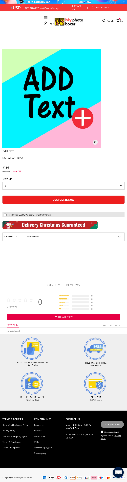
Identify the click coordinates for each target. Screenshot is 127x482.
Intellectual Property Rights (14, 436)
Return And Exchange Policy (15, 425)
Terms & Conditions (11, 442)
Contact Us (39, 425)
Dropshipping (40, 453)
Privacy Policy (8, 430)
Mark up (7, 178)
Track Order (102, 7)
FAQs (36, 442)
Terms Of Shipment (11, 447)
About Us (38, 430)
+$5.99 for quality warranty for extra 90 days (29, 214)
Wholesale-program (43, 447)
